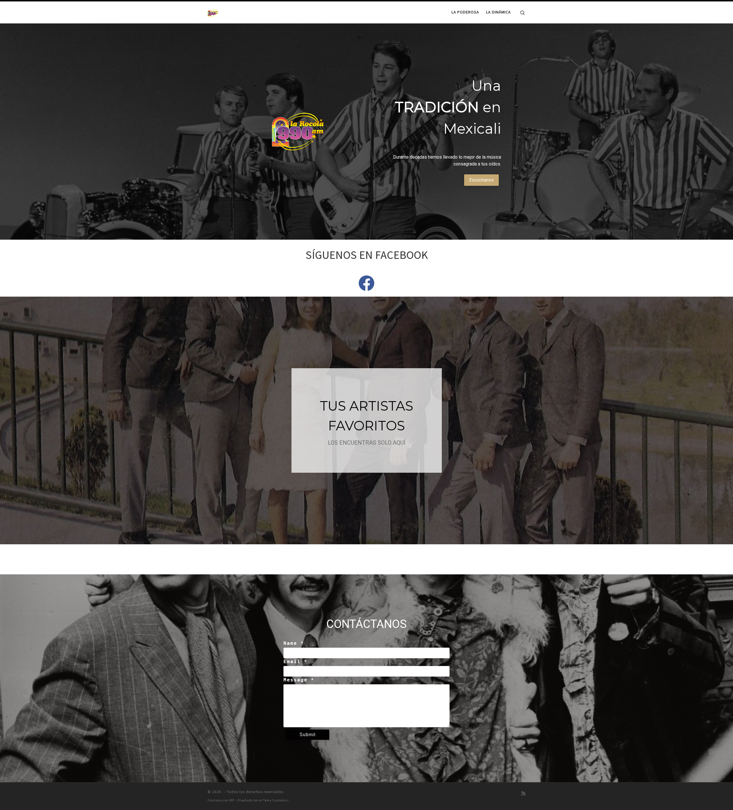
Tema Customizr (276, 800)
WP (231, 800)
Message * (298, 680)
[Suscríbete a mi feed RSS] (523, 793)
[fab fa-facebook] (366, 287)
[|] (213, 11)
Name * (293, 643)
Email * (295, 661)
